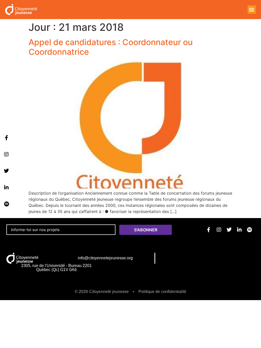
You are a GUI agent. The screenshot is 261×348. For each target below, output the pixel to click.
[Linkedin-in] (6, 187)
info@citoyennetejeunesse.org (105, 258)
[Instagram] (6, 154)
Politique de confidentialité (162, 291)
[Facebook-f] (6, 138)
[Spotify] (6, 204)
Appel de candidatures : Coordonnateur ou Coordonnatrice (111, 47)
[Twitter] (6, 171)
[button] (251, 9)
